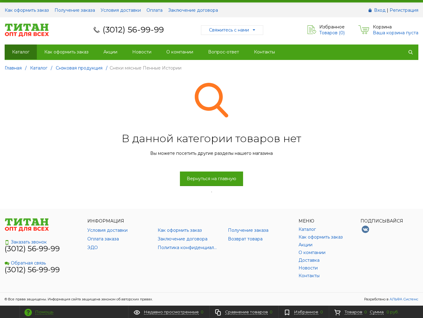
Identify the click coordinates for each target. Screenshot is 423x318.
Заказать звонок (29, 242)
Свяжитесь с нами (229, 30)
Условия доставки (121, 10)
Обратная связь (28, 263)
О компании (179, 52)
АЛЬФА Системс (403, 299)
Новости (141, 52)
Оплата (154, 10)
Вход (380, 10)
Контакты (264, 52)
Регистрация (404, 10)
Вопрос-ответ (223, 52)
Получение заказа (75, 10)
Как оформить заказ (27, 10)
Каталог (20, 52)
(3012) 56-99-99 (133, 30)
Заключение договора (193, 10)
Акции (110, 52)
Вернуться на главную (211, 178)
